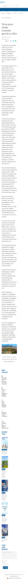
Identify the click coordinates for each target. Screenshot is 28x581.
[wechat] (15, 41)
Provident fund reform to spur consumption (4, 414)
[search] (17, 6)
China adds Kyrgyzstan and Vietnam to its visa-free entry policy (4, 381)
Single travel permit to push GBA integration (4, 404)
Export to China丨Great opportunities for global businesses (4, 393)
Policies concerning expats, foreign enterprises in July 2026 (4, 519)
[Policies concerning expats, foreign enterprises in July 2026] (5, 507)
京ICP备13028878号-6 (14, 576)
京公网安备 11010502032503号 (15, 578)
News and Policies (6, 17)
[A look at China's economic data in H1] (5, 530)
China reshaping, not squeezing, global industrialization (4, 425)
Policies (11, 11)
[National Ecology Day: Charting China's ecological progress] (5, 461)
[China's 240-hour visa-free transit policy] (5, 442)
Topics (13, 14)
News (19, 11)
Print (8, 40)
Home (3, 11)
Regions (21, 14)
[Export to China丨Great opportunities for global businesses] (5, 485)
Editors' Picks (4, 433)
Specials (4, 14)
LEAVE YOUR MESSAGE (5, 547)
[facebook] (11, 41)
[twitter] (13, 41)
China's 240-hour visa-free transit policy (4, 452)
